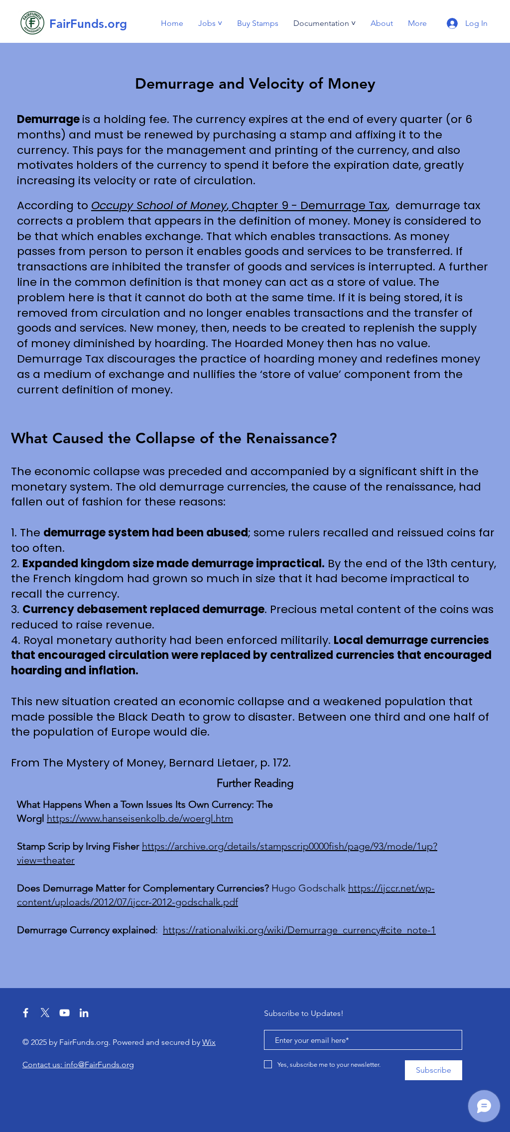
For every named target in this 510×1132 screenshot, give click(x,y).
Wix (209, 1042)
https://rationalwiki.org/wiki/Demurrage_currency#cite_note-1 (299, 930)
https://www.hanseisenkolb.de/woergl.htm (140, 818)
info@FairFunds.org (99, 1064)
